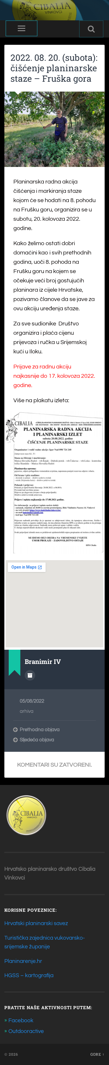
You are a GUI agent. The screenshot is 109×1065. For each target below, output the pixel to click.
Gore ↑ (97, 1054)
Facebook (20, 1020)
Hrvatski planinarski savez (36, 923)
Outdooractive (26, 1031)
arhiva (26, 711)
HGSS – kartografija (28, 975)
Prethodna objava (40, 729)
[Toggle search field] (91, 29)
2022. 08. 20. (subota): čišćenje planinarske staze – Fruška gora (53, 68)
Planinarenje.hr (23, 961)
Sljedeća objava (37, 739)
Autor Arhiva (30, 675)
